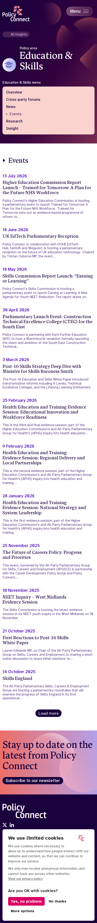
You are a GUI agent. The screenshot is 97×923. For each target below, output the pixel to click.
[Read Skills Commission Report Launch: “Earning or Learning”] (48, 283)
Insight (12, 128)
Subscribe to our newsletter (33, 780)
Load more (49, 713)
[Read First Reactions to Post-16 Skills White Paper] (48, 645)
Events (16, 114)
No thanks (57, 901)
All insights (19, 34)
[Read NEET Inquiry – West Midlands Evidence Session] (48, 604)
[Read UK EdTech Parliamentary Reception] (48, 242)
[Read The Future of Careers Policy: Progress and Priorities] (48, 561)
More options (22, 911)
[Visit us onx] (4, 825)
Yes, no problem (26, 901)
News (11, 107)
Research (14, 121)
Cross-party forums (23, 99)
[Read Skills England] (48, 684)
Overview (14, 92)
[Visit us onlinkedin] (12, 825)
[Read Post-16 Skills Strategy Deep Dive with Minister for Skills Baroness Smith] (48, 373)
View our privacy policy (25, 878)
